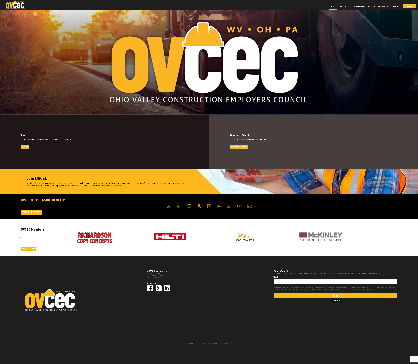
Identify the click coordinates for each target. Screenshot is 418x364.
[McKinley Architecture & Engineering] (197, 236)
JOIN (335, 296)
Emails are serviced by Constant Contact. (361, 290)
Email (276, 277)
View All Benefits (31, 212)
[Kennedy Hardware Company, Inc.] (273, 237)
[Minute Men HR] (348, 237)
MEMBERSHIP (359, 6)
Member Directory (238, 146)
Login (409, 6)
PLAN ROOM (383, 6)
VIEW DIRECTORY (28, 248)
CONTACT (395, 6)
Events (25, 146)
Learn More (117, 185)
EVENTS (371, 6)
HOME (333, 6)
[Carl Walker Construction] (122, 237)
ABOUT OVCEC (345, 6)
